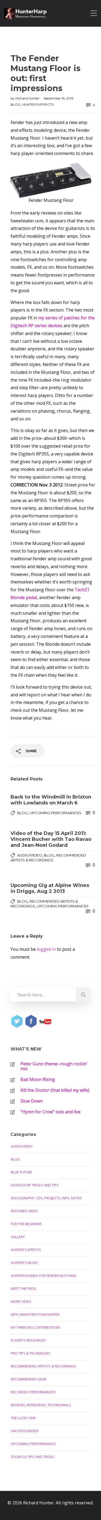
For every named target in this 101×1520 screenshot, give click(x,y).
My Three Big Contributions (36, 1327)
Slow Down (31, 1100)
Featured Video (24, 1210)
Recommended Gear (28, 1379)
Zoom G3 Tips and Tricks (32, 1456)
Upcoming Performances (55, 813)
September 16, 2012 (59, 98)
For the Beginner (26, 1223)
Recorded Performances (33, 1392)
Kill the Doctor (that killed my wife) (54, 1090)
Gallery (18, 1236)
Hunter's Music (24, 1262)
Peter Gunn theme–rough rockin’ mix (53, 1066)
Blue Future (21, 1172)
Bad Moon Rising (37, 1079)
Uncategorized (25, 1430)
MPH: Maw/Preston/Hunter (35, 1314)
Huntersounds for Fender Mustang (43, 1275)
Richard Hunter (27, 98)
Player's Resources (28, 1340)
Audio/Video (29, 855)
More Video (21, 1301)
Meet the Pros (23, 1288)
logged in (46, 949)
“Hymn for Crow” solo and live (50, 1111)
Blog (15, 104)
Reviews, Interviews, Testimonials (41, 1404)
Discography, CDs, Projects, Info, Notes (46, 1198)
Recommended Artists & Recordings (43, 1366)
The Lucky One (23, 1417)
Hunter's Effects (38, 104)
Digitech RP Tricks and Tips (35, 1185)
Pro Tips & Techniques (30, 1353)
